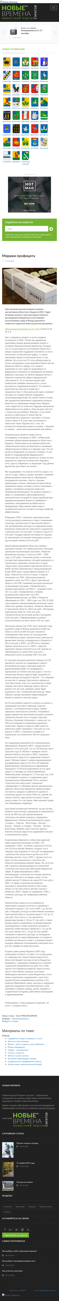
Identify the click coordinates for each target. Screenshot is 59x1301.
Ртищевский (35, 81)
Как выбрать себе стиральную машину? (19, 1251)
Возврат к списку (10, 1021)
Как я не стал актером (18, 1041)
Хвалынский (16, 68)
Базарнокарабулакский (44, 148)
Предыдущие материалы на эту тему (22, 329)
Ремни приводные (16, 1047)
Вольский (7, 148)
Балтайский (16, 148)
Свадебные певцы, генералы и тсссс (25, 1038)
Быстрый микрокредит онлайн (22, 1058)
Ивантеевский (44, 121)
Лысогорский (44, 108)
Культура (32, 1207)
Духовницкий (25, 134)
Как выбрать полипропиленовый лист (19, 1261)
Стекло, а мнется (16, 1052)
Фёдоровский (25, 68)
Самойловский (25, 81)
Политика (8, 1207)
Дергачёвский (35, 134)
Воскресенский (44, 134)
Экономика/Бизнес (20, 1018)
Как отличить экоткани (12, 1271)
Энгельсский (7, 68)
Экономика (20, 1207)
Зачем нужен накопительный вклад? (25, 1064)
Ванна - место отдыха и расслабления (26, 1044)
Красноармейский (25, 121)
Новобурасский (25, 108)
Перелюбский (44, 94)
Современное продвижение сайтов (24, 1061)
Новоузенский (16, 108)
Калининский (35, 121)
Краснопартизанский (7, 121)
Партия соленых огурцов (27, 1143)
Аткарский (7, 161)
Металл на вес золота (18, 1055)
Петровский (35, 94)
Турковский (35, 68)
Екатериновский (16, 134)
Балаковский (35, 148)
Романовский (44, 81)
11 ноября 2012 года (25, 1163)
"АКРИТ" (23, 1290)
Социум (7, 1212)
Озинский (7, 108)
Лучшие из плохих (24, 1182)
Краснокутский (16, 121)
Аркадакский (16, 161)
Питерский (25, 94)
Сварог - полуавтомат (18, 1049)
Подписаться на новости (15, 1235)
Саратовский (16, 81)
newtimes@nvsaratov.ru (48, 1290)
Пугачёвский (16, 94)
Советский (7, 81)
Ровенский (7, 94)
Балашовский (25, 148)
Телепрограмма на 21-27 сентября (31, 32)
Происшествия (45, 1207)
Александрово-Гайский (25, 162)
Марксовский (35, 108)
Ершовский (7, 134)
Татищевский (44, 68)
